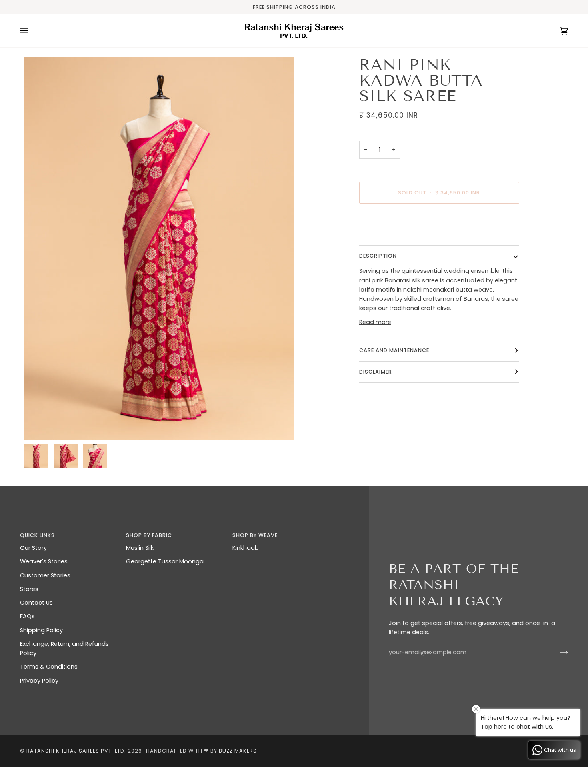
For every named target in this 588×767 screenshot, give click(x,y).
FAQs (27, 616)
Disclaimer (376, 371)
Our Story (33, 548)
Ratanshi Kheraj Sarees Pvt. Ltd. (76, 750)
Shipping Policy (41, 630)
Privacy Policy (39, 681)
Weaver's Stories (44, 561)
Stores (29, 589)
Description (378, 255)
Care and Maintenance (394, 350)
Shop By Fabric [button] (149, 535)
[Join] (557, 652)
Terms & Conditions (49, 667)
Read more (375, 322)
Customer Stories (45, 575)
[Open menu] (32, 30)
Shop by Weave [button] (255, 535)
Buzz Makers (238, 750)
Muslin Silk (140, 548)
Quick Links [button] (37, 535)
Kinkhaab (245, 548)
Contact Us (36, 603)
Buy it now (439, 226)
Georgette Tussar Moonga (165, 561)
